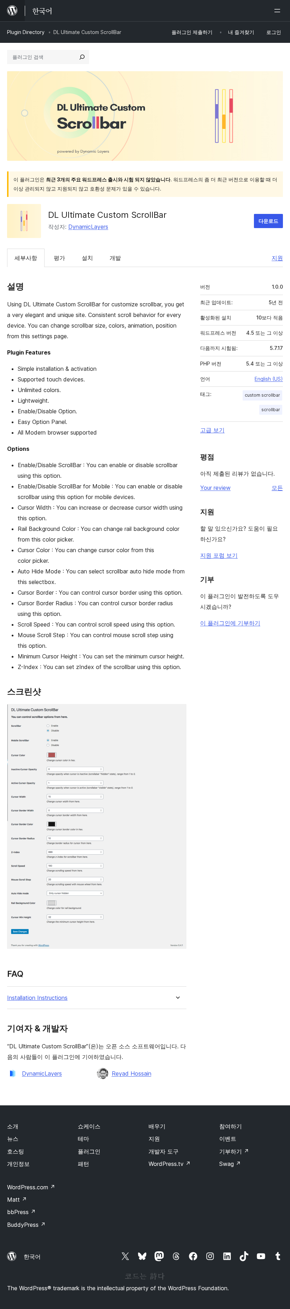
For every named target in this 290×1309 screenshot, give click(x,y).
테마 (83, 1138)
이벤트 (227, 1138)
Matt (17, 1199)
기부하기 (234, 1151)
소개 (12, 1126)
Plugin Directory (26, 32)
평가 (59, 257)
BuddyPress (26, 1224)
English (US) (269, 379)
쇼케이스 (89, 1126)
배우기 (157, 1126)
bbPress (21, 1212)
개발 (115, 257)
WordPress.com (31, 1187)
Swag (230, 1163)
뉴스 (12, 1138)
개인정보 (18, 1163)
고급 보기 (212, 430)
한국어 (32, 1256)
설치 (87, 257)
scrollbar (270, 409)
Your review (215, 487)
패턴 (83, 1163)
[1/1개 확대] (176, 713)
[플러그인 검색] (82, 57)
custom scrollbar (262, 395)
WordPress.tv (170, 1163)
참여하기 (230, 1126)
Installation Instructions (37, 997)
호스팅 (15, 1151)
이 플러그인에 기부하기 (230, 623)
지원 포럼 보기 (219, 555)
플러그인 (89, 1151)
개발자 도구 (164, 1151)
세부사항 (25, 257)
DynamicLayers (88, 226)
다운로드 (268, 221)
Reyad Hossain (131, 1073)
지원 (277, 257)
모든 (277, 487)
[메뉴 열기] (278, 10)
